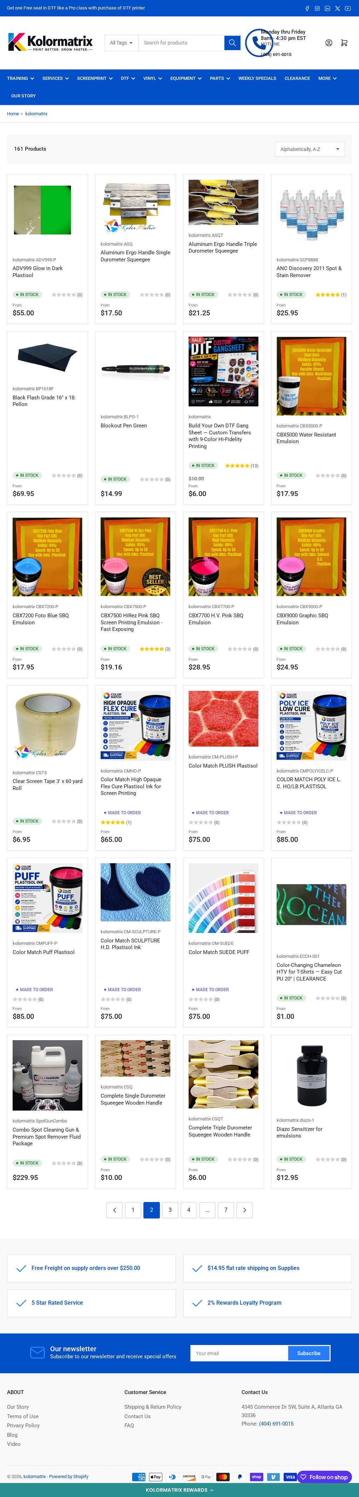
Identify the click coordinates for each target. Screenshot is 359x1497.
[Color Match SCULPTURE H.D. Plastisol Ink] (135, 892)
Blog (12, 1435)
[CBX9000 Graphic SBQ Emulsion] (311, 556)
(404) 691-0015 (276, 1424)
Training (17, 78)
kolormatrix (36, 113)
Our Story (23, 95)
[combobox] (190, 43)
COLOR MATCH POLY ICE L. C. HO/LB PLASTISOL (309, 783)
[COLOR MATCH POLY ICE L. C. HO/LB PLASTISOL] (311, 726)
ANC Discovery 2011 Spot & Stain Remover (309, 272)
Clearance (297, 78)
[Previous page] (114, 1210)
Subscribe (308, 1353)
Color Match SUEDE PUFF (219, 952)
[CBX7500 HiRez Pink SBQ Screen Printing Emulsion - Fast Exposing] (135, 556)
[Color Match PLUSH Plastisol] (223, 719)
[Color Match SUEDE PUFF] (223, 898)
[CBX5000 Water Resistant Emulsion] (311, 376)
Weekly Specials (257, 78)
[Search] (232, 43)
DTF (125, 78)
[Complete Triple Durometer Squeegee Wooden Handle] (223, 1074)
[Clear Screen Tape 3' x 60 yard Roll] (47, 726)
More (324, 78)
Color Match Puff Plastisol (44, 952)
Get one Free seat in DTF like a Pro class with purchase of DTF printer (76, 8)
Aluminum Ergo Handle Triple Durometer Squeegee (223, 247)
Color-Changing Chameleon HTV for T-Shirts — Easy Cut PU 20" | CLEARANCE (309, 972)
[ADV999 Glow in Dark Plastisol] (47, 214)
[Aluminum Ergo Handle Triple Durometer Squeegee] (223, 202)
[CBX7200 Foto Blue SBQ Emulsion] (47, 556)
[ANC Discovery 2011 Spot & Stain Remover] (311, 214)
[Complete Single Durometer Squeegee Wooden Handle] (135, 1058)
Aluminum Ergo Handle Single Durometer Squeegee (135, 256)
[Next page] (244, 1210)
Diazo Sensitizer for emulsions (300, 1132)
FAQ (129, 1425)
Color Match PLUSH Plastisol (223, 766)
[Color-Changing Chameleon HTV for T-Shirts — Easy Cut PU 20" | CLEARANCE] (311, 904)
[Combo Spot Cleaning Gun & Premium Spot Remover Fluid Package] (47, 1075)
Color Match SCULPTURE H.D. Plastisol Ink (130, 944)
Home (13, 113)
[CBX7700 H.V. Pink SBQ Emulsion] (223, 556)
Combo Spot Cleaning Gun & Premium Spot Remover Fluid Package (47, 1137)
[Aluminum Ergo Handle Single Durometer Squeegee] (135, 207)
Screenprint (92, 78)
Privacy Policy (23, 1425)
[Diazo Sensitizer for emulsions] (311, 1075)
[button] (179, 1490)
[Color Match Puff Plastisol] (47, 898)
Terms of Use (23, 1416)
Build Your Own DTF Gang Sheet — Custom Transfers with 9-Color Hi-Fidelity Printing (220, 436)
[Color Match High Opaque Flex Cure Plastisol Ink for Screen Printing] (135, 726)
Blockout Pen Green (124, 426)
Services (52, 78)
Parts (217, 78)
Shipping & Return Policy (152, 1407)
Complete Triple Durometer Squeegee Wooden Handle (220, 1131)
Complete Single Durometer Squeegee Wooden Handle (133, 1099)
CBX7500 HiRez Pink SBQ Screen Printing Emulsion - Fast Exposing (131, 622)
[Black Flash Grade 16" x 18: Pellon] (47, 357)
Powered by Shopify (68, 1476)
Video (14, 1444)
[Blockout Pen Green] (135, 371)
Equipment (183, 78)
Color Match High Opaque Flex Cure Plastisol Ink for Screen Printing (131, 786)
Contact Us (137, 1416)
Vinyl (149, 78)
